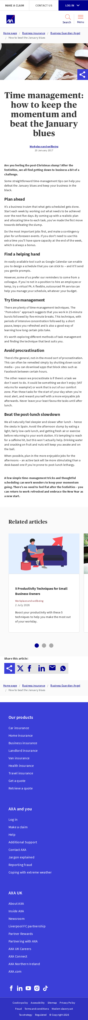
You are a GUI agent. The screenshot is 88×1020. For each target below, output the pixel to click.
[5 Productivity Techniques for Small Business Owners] (44, 603)
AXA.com (15, 971)
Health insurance (21, 765)
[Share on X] (29, 74)
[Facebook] (11, 988)
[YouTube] (28, 988)
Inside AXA (16, 911)
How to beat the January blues (27, 37)
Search (65, 22)
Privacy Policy (67, 1002)
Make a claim (14, 5)
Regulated (41, 1014)
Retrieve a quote (21, 788)
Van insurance (19, 758)
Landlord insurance (23, 750)
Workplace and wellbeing (44, 146)
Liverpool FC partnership (27, 926)
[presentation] (9, 668)
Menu (80, 22)
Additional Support (23, 842)
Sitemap (52, 1002)
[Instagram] (37, 988)
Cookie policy (20, 1002)
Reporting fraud (20, 864)
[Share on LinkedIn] (50, 74)
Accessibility (38, 1002)
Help (12, 834)
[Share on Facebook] (40, 74)
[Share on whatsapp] (72, 74)
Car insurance (19, 728)
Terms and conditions (37, 1008)
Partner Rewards (21, 933)
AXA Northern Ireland (24, 964)
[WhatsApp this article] (72, 74)
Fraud (18, 1008)
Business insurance (33, 33)
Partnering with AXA (23, 941)
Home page (10, 33)
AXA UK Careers (20, 949)
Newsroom (17, 918)
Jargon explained (21, 857)
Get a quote (17, 780)
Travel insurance (21, 773)
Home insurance (21, 735)
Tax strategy (25, 1014)
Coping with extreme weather (30, 872)
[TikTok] (45, 988)
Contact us (43, 5)
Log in (69, 5)
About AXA (16, 903)
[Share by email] (61, 74)
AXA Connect (18, 956)
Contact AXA (17, 849)
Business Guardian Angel (65, 33)
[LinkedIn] (19, 988)
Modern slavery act (62, 1008)
